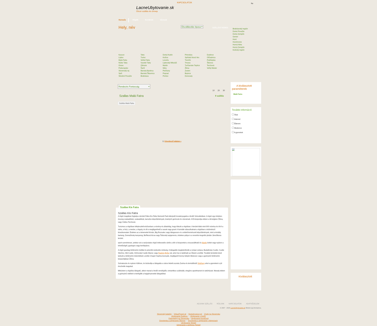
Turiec (143, 57)
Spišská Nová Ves (192, 57)
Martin (165, 65)
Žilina (187, 68)
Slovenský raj (124, 71)
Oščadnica (211, 57)
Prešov (165, 76)
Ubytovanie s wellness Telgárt (188, 325)
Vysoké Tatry (146, 63)
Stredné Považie (125, 76)
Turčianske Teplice (192, 65)
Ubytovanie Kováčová (200, 318)
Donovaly (188, 76)
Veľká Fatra (145, 60)
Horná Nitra (237, 45)
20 (219, 90)
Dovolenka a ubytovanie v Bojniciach (203, 321)
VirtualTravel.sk (180, 314)
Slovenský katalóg (164, 314)
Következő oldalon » (172, 141)
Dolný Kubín (168, 55)
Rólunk (220, 304)
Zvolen (187, 71)
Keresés (122, 20)
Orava (121, 65)
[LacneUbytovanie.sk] (137, 306)
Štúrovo (210, 63)
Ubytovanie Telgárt (188, 323)
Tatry (142, 55)
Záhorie (144, 65)
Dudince (210, 55)
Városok (163, 20)
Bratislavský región (240, 29)
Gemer (235, 37)
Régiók (135, 20)
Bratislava (145, 76)
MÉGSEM (246, 100)
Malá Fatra (123, 60)
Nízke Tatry (123, 63)
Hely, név (127, 27)
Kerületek (149, 20)
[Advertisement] (210, 10)
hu (252, 3)
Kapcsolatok (184, 2)
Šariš (143, 68)
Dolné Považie (238, 31)
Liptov (121, 57)
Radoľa (161, 253)
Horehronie (237, 42)
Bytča (167, 253)
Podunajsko (123, 68)
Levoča (166, 60)
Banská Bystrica (147, 71)
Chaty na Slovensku (212, 314)
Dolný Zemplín (238, 34)
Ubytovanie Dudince (179, 316)
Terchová (210, 65)
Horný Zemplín (238, 47)
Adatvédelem (252, 304)
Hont (235, 39)
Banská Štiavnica (147, 73)
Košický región (238, 50)
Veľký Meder (212, 68)
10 (214, 90)
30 (224, 90)
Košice (165, 57)
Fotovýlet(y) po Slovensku (179, 318)
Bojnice (188, 73)
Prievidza (188, 55)
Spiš (120, 73)
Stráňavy (201, 263)
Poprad (166, 73)
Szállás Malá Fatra (126, 103)
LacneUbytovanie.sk (155, 8)
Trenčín (188, 60)
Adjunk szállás (204, 304)
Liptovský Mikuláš (170, 63)
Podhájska (211, 60)
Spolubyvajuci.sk (195, 314)
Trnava (187, 63)
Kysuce (121, 55)
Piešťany (166, 71)
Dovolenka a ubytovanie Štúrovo (172, 321)
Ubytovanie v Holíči (198, 316)
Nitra (165, 68)
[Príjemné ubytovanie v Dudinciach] (246, 175)
